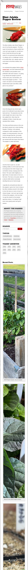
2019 (9, 249)
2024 (4, 246)
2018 (14, 249)
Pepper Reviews (19, 11)
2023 (9, 246)
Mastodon (11, 219)
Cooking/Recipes (7, 236)
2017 (19, 249)
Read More (13, 218)
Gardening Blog (8, 11)
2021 (19, 246)
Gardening (16, 236)
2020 (4, 249)
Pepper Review (10, 23)
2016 (4, 252)
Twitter (5, 219)
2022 (14, 246)
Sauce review (17, 239)
